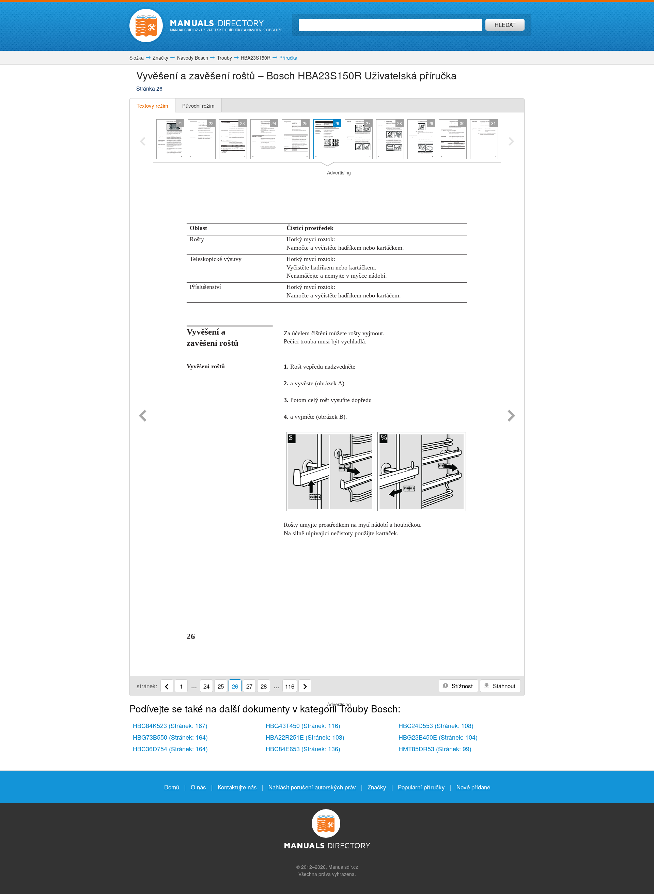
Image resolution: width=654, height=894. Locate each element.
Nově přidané (473, 787)
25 (221, 686)
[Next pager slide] (511, 142)
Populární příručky (421, 787)
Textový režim (152, 105)
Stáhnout (503, 685)
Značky (377, 787)
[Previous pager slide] (143, 142)
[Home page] (146, 25)
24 (206, 686)
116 (289, 686)
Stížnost (461, 685)
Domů (171, 787)
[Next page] (511, 416)
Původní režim (198, 105)
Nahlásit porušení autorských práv (312, 787)
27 (249, 686)
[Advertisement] (327, 184)
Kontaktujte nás (237, 787)
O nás (198, 787)
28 (264, 686)
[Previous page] (143, 416)
